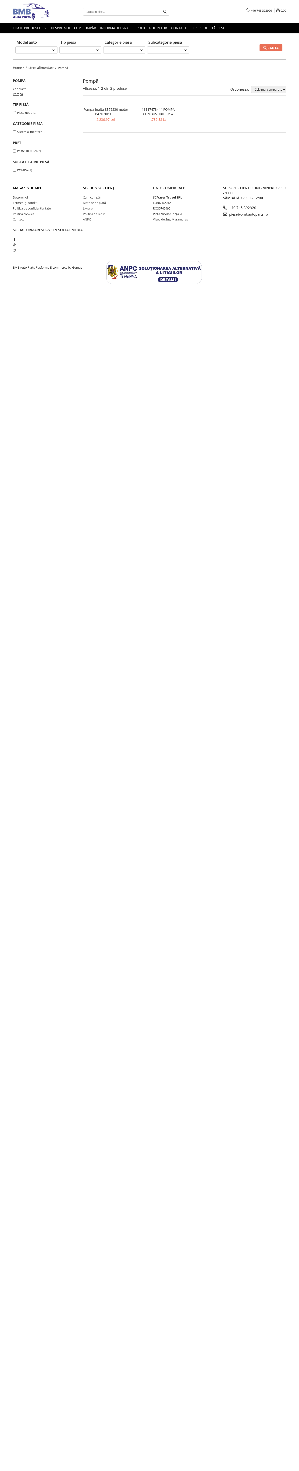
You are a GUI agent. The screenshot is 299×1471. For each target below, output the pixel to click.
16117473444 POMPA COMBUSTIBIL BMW (158, 111)
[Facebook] (14, 239)
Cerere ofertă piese (208, 28)
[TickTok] (14, 245)
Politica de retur (152, 28)
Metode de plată (94, 203)
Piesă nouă (24, 112)
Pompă (18, 94)
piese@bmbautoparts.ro (248, 214)
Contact (178, 28)
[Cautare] (165, 12)
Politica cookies (23, 214)
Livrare (88, 208)
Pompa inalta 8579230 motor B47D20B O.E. (105, 111)
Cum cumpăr (85, 28)
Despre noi (60, 28)
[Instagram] (14, 250)
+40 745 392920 (242, 207)
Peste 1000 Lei (27, 151)
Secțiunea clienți (99, 187)
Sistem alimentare (29, 132)
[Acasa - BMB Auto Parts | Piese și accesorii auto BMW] (36, 12)
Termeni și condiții (25, 203)
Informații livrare (116, 28)
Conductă (19, 89)
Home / (19, 67)
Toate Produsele (28, 28)
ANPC (87, 219)
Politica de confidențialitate (32, 208)
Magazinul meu (28, 187)
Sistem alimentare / (41, 67)
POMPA (22, 170)
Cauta (273, 48)
